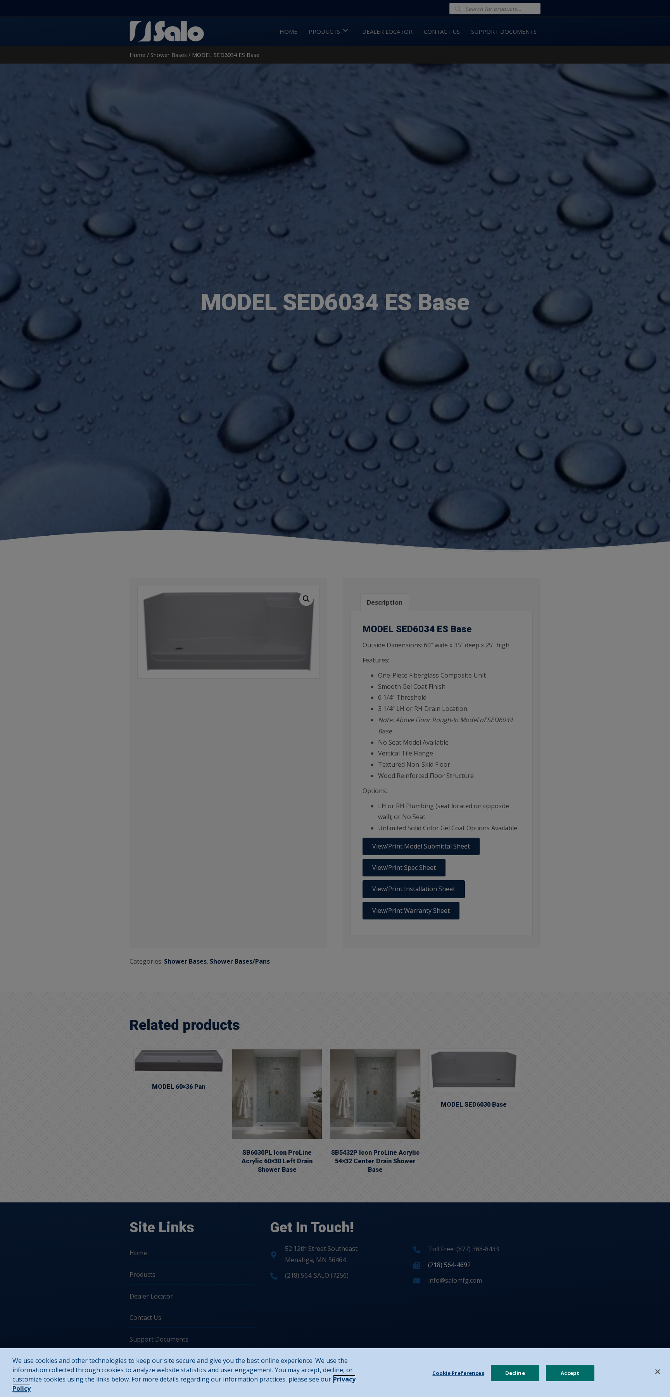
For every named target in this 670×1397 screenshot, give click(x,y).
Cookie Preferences (458, 1372)
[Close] (657, 1371)
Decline (515, 1372)
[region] (335, 1372)
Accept (570, 1372)
